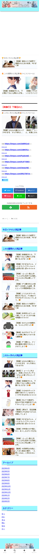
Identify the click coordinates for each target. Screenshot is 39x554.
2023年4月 (6, 468)
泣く (3, 529)
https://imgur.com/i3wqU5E (17, 168)
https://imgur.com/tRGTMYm (17, 174)
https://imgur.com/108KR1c (17, 150)
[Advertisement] (19, 32)
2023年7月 (6, 477)
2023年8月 (6, 480)
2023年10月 (6, 486)
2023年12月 (6, 492)
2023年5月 (6, 471)
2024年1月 (6, 495)
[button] (33, 87)
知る (3, 526)
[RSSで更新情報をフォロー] (28, 207)
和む (3, 523)
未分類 (6, 180)
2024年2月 (6, 498)
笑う (3, 514)
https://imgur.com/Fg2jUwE (17, 156)
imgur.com (4, 147)
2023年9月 (6, 483)
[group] (13, 86)
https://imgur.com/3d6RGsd (17, 144)
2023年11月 (6, 489)
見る (3, 520)
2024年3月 (6, 501)
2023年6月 (6, 474)
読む (3, 517)
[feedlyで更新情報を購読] (10, 207)
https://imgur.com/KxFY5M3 (17, 162)
